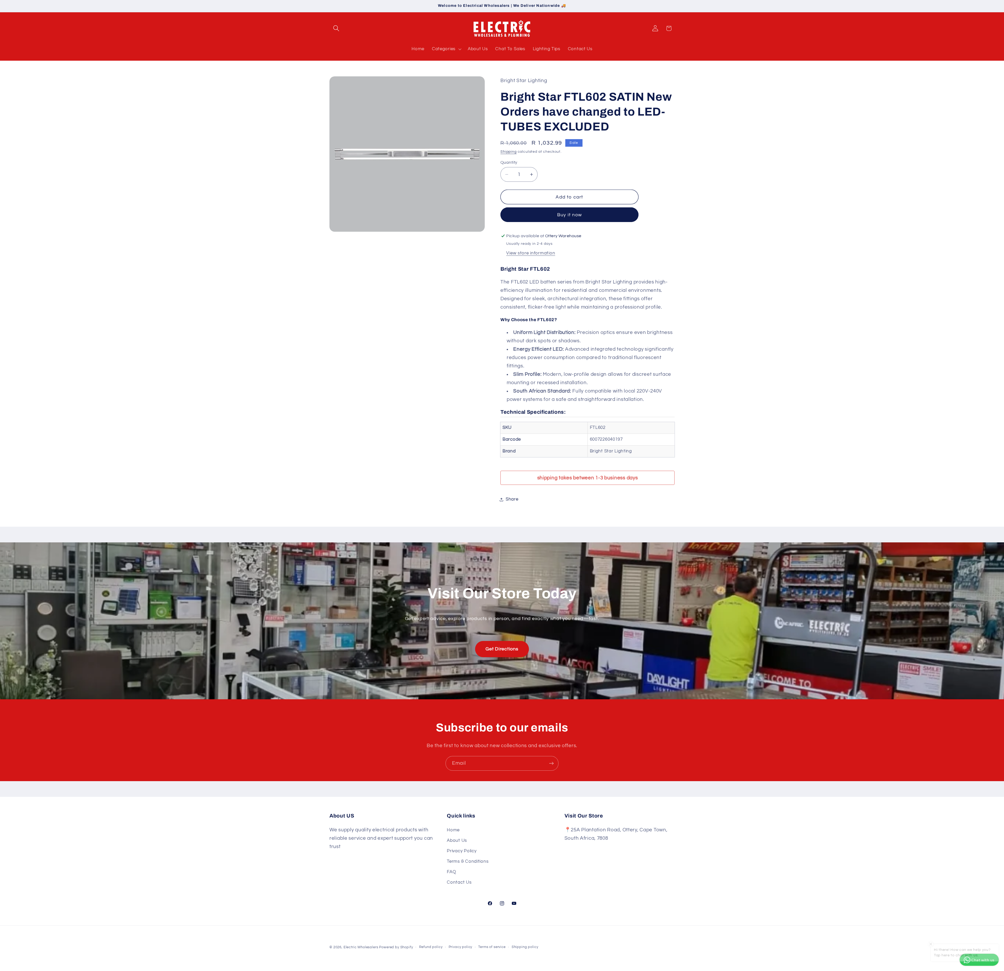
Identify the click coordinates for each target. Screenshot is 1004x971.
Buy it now (569, 214)
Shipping (508, 152)
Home (453, 830)
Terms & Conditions (467, 861)
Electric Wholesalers (361, 947)
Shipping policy (525, 947)
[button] (336, 28)
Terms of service (491, 947)
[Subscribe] (551, 763)
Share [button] (512, 499)
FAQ (451, 872)
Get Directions (502, 648)
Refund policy (431, 947)
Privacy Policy (461, 851)
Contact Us (459, 882)
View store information (530, 253)
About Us (457, 840)
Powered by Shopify (396, 947)
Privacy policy (460, 947)
